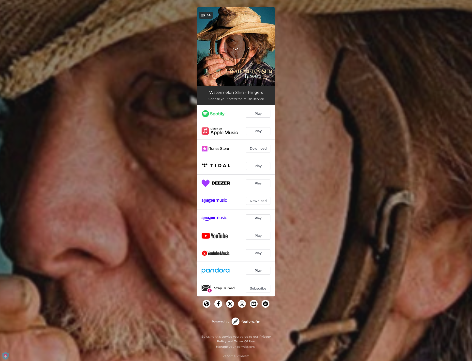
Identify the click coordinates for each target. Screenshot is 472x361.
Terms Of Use (244, 341)
